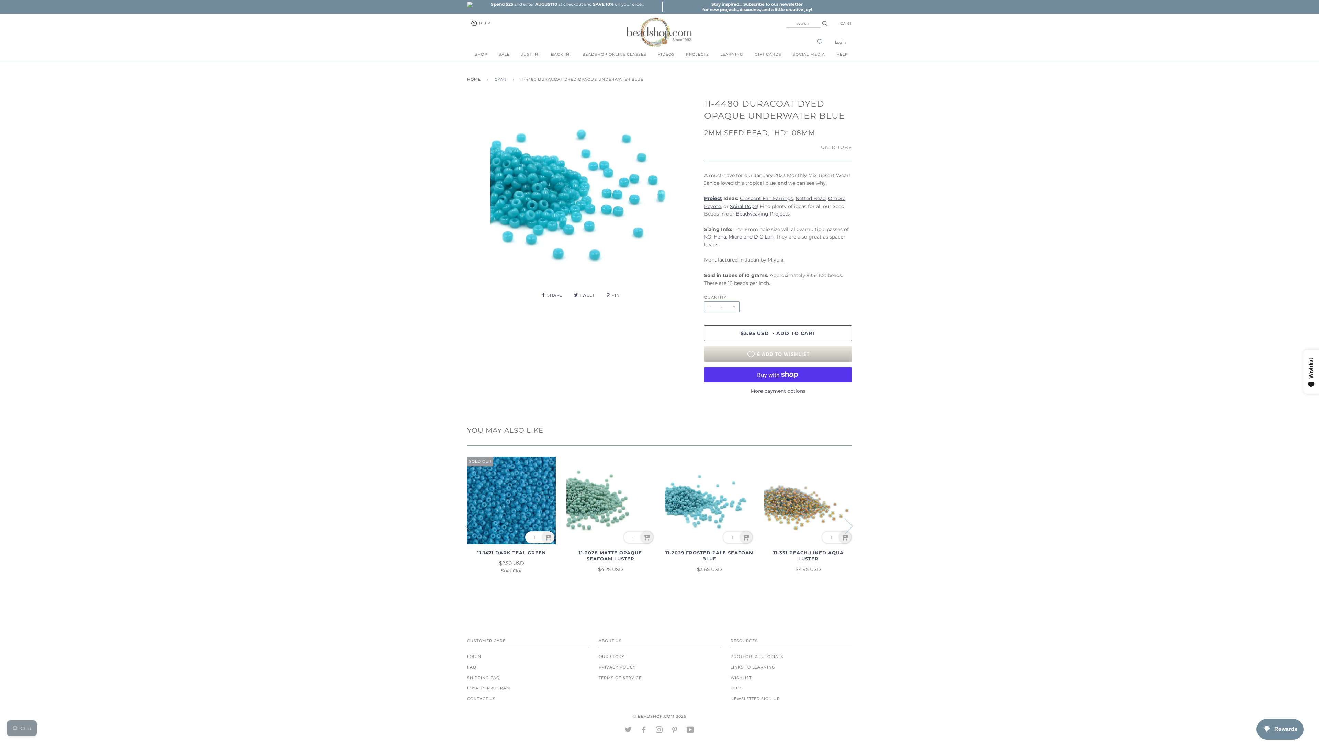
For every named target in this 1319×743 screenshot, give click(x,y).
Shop (481, 54)
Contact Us (481, 698)
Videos (666, 54)
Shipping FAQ (483, 677)
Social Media (809, 54)
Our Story (611, 656)
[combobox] (803, 23)
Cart (846, 23)
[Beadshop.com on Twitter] (628, 731)
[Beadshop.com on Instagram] (659, 731)
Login (840, 42)
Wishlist (741, 677)
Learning (731, 54)
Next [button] (844, 525)
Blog (737, 688)
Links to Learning (753, 667)
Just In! (530, 54)
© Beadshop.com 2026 (659, 716)
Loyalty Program (488, 688)
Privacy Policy (617, 667)
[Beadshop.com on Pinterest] (674, 731)
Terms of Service (620, 677)
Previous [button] (473, 525)
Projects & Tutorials (757, 656)
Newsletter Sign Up (755, 698)
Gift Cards (768, 54)
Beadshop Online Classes (614, 54)
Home (474, 79)
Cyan (501, 79)
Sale (504, 54)
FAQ (471, 667)
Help (484, 23)
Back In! (561, 54)
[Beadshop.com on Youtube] (690, 731)
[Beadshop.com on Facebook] (643, 731)
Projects (697, 54)
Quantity (715, 297)
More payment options (778, 391)
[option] (567, 4)
